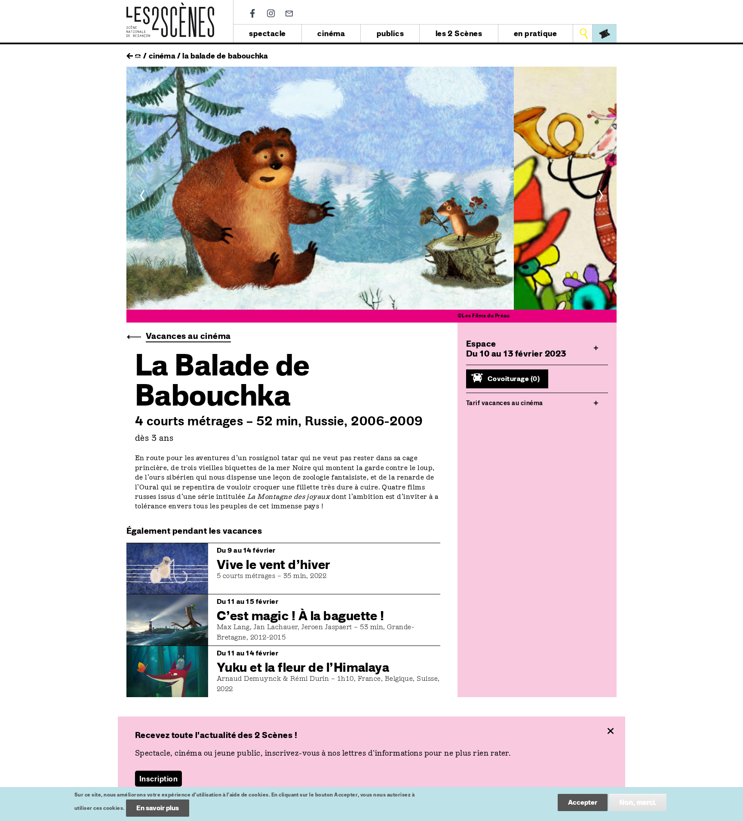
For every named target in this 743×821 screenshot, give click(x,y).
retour (129, 53)
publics (390, 33)
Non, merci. (637, 802)
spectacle (267, 33)
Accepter (582, 802)
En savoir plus (157, 808)
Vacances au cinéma (188, 336)
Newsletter (289, 13)
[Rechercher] (583, 34)
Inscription (158, 778)
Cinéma (162, 55)
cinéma (331, 33)
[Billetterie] (605, 34)
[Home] (170, 7)
